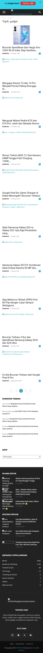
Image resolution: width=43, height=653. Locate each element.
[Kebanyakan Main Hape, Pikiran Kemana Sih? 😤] (8, 505)
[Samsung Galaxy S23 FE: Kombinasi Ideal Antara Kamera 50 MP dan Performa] (21, 251)
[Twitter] (24, 635)
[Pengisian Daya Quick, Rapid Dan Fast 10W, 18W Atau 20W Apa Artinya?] (8, 545)
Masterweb (33, 648)
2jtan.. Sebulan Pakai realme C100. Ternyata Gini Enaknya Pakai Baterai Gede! (26, 492)
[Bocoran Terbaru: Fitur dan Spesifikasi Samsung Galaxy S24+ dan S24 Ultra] (21, 323)
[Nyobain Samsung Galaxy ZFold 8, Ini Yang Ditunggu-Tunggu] (8, 484)
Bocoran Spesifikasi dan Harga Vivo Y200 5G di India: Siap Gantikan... (21, 49)
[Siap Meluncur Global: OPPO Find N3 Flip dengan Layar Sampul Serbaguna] (21, 286)
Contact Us (29, 644)
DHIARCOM (5, 53)
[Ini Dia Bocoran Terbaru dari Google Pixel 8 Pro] (21, 361)
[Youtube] (30, 635)
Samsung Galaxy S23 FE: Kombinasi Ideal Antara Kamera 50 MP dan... (21, 266)
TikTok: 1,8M (28, 3)
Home (12, 644)
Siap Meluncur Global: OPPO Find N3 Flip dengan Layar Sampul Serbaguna (19, 302)
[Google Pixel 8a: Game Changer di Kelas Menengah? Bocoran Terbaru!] (21, 179)
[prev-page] (12, 391)
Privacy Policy (20, 644)
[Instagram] (12, 635)
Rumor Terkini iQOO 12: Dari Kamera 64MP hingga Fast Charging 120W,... (21, 158)
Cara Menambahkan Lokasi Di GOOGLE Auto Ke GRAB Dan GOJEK (26, 521)
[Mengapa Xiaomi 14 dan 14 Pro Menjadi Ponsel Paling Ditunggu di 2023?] (21, 69)
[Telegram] (18, 635)
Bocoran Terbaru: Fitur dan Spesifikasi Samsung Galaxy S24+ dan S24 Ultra (20, 340)
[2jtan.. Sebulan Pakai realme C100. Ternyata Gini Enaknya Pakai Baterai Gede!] (8, 495)
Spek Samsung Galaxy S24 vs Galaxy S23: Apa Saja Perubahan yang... (19, 230)
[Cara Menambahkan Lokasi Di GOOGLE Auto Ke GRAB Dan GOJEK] (8, 523)
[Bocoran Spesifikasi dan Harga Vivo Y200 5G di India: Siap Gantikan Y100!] (21, 34)
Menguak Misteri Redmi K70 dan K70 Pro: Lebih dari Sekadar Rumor (20, 122)
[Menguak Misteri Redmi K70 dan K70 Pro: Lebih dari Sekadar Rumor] (21, 107)
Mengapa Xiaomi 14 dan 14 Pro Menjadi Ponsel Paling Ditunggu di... (19, 86)
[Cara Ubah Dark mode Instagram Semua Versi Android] (8, 534)
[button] (4, 12)
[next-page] (30, 391)
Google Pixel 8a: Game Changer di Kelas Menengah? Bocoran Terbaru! (21, 194)
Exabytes (21, 650)
